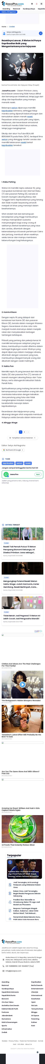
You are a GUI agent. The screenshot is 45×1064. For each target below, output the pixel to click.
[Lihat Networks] (32, 4)
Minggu (34, 1012)
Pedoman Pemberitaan (28, 1041)
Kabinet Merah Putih (10, 1009)
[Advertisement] (22, 275)
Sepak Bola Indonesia (10, 992)
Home (4, 27)
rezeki (30, 116)
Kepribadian (36, 982)
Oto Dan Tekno (8, 1002)
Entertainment (37, 989)
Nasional (16, 9)
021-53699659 (11, 966)
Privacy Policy (14, 1041)
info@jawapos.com (13, 971)
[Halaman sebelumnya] (17, 432)
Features (5, 1012)
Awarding (6, 9)
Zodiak (12, 27)
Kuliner (34, 1022)
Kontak (40, 1041)
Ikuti (38, 474)
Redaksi (4, 1041)
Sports (4, 1026)
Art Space (35, 1016)
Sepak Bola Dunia (8, 995)
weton (14, 107)
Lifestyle (34, 992)
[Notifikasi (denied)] (37, 4)
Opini (33, 1002)
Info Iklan (21, 1044)
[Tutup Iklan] (37, 1052)
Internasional (36, 995)
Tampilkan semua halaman (23, 438)
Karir (33, 1026)
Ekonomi (5, 999)
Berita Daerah (36, 985)
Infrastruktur (7, 1029)
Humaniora (6, 1019)
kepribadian (7, 110)
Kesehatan (35, 999)
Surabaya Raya (29, 9)
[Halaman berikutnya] (28, 432)
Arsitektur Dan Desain (10, 1005)
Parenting (35, 1019)
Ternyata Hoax (37, 1009)
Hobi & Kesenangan (9, 1022)
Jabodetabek (7, 1016)
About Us (28, 1044)
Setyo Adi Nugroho (14, 32)
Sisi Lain (34, 1005)
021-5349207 (23, 966)
